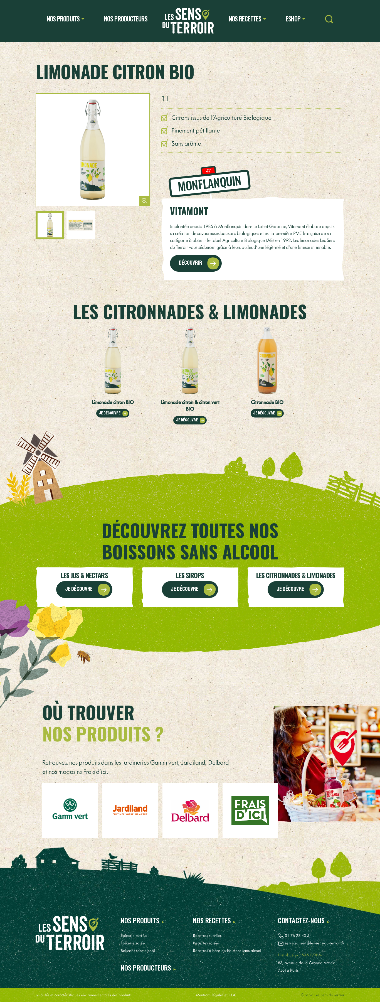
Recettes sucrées (207, 935)
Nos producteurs (125, 18)
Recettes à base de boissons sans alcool (227, 950)
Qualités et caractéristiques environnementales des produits (84, 994)
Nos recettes (245, 18)
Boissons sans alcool (138, 950)
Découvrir (191, 263)
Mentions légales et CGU (216, 994)
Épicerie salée (133, 942)
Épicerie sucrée (134, 935)
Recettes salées (206, 942)
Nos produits (63, 18)
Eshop (293, 18)
